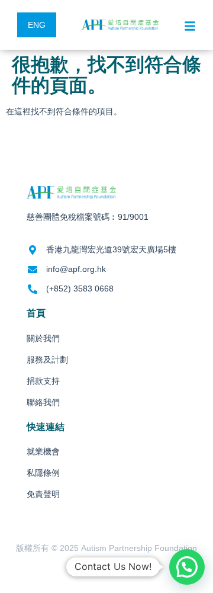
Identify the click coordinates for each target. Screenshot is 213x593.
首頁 (36, 313)
